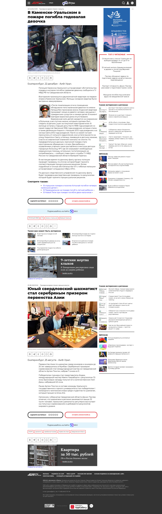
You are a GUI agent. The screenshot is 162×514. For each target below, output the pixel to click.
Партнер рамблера (62, 505)
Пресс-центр (71, 474)
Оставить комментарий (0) (81, 201)
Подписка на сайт (57, 474)
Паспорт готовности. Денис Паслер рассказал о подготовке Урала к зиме (116, 87)
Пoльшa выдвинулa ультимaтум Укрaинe (119, 338)
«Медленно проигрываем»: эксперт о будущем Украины (121, 345)
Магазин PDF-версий (85, 474)
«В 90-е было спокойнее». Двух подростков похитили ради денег (120, 123)
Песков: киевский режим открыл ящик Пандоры (119, 157)
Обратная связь (48, 476)
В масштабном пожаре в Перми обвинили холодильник (119, 186)
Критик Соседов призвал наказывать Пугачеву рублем (120, 367)
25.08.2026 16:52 (33, 285)
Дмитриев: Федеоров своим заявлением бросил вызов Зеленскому (117, 361)
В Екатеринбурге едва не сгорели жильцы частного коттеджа (83, 234)
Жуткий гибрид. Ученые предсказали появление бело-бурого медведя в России (121, 290)
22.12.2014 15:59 (32, 9)
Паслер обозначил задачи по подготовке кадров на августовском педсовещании (116, 78)
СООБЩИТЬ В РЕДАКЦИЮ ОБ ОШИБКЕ (68, 476)
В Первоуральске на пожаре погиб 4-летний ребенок (68, 190)
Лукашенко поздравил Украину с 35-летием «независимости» (120, 179)
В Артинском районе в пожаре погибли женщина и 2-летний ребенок (82, 242)
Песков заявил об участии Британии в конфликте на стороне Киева (120, 164)
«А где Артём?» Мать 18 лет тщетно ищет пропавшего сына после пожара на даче (120, 305)
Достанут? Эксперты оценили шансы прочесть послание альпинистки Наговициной (121, 109)
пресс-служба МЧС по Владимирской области (44, 73)
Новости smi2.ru (35, 279)
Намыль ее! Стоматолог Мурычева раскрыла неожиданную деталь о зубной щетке (120, 319)
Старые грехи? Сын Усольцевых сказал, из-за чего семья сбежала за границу (121, 298)
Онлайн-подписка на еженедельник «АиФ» (109, 474)
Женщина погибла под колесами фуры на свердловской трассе (116, 96)
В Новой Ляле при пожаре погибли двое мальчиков (67, 192)
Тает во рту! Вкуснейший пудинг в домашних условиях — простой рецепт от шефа (120, 327)
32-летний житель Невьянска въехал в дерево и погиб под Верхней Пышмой (117, 69)
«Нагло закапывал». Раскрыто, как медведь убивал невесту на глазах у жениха (121, 138)
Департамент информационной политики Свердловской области (50, 349)
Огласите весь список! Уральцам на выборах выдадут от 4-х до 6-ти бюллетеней (116, 60)
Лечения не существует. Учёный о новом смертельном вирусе (120, 116)
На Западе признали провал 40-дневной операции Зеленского (119, 353)
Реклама (46, 474)
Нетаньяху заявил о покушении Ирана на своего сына (119, 172)
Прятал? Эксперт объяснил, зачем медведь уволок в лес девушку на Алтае (120, 145)
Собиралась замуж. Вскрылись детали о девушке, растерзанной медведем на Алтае (120, 131)
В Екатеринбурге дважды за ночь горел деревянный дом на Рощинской (48, 242)
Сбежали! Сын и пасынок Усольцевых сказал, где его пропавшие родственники (121, 312)
